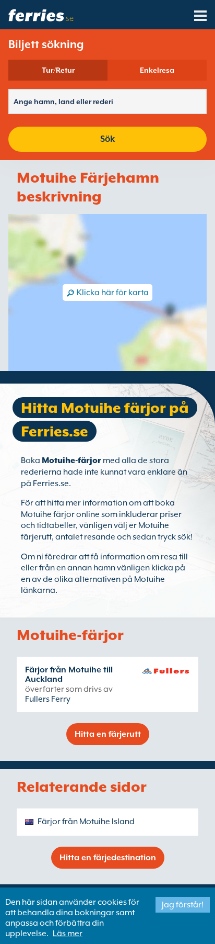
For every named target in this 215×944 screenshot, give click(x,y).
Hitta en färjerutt (108, 734)
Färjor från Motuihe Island (86, 821)
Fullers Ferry (47, 699)
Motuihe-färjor (71, 460)
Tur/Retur (58, 70)
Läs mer (67, 933)
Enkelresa (157, 70)
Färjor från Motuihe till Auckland (69, 674)
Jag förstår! (183, 904)
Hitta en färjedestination (107, 857)
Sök (107, 139)
